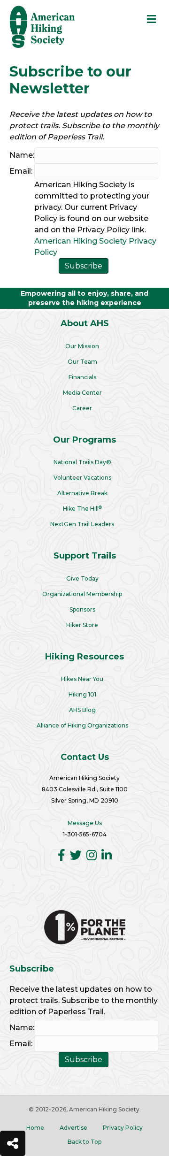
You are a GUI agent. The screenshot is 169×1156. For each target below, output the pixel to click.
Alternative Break (82, 493)
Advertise (73, 1127)
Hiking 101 (82, 694)
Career (82, 408)
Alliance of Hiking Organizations (82, 725)
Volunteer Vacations (82, 477)
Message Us (85, 823)
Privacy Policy (123, 1127)
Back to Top (84, 1141)
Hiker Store (82, 624)
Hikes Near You (82, 678)
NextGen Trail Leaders (82, 524)
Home (35, 1127)
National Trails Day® (82, 462)
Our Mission (82, 346)
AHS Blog (82, 709)
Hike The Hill (82, 509)
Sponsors (82, 609)
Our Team (82, 361)
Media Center (82, 392)
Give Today (82, 578)
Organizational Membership (82, 593)
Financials (82, 377)
